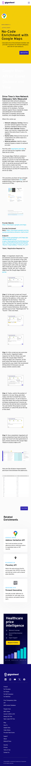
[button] (28, 3)
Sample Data (7, 728)
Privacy (6, 747)
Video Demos (7, 730)
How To (5, 725)
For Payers (6, 692)
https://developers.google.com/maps (14, 225)
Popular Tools (7, 709)
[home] (8, 3)
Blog (5, 722)
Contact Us (6, 752)
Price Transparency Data (10, 700)
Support (6, 736)
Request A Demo (13, 643)
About (5, 739)
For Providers (7, 689)
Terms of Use (7, 750)
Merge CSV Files (8, 716)
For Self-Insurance (8, 694)
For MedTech (7, 696)
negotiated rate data (17, 149)
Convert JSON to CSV (9, 714)
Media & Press (7, 741)
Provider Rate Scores (9, 732)
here (21, 180)
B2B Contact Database (10, 705)
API (5, 703)
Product (6, 687)
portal (4, 272)
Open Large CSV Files (9, 719)
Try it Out (24, 508)
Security (6, 745)
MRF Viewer (7, 711)
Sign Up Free (24, 53)
